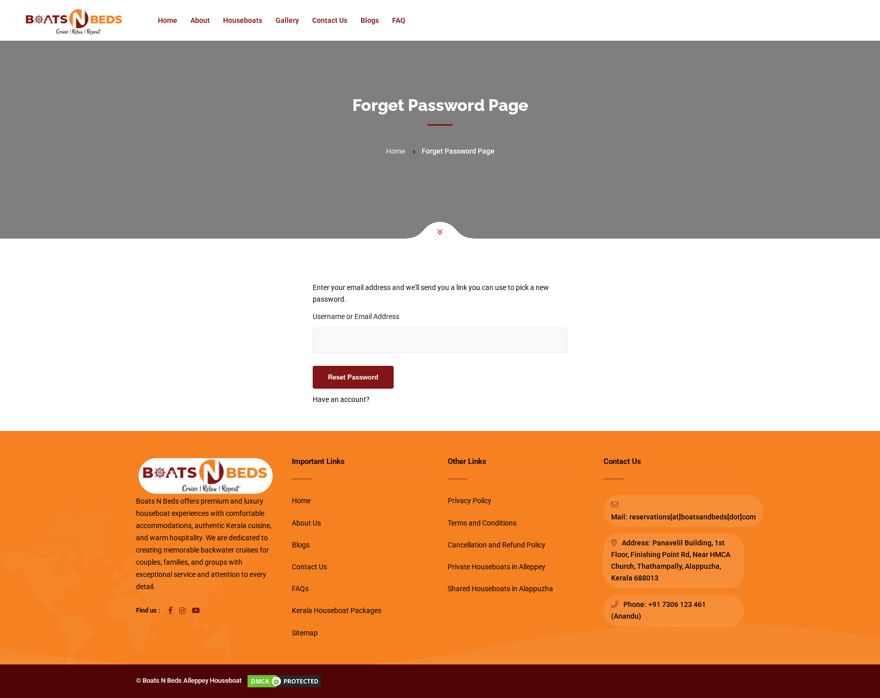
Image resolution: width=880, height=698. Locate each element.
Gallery (287, 20)
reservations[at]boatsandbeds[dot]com (692, 517)
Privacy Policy (469, 501)
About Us (306, 523)
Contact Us (329, 20)
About (200, 20)
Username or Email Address (356, 316)
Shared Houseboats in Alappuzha (500, 589)
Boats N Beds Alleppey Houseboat (192, 680)
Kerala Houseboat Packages (336, 610)
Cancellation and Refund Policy (496, 545)
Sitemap (305, 633)
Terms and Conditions (482, 523)
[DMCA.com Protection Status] (284, 680)
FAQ (398, 20)
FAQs (300, 589)
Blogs (370, 20)
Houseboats (242, 20)
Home (167, 20)
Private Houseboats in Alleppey (496, 567)
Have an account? (341, 399)
